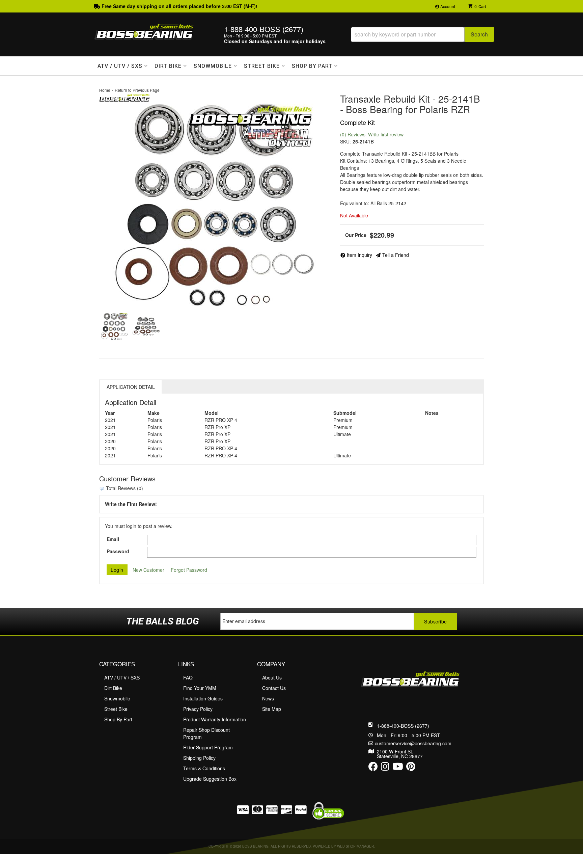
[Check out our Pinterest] (410, 768)
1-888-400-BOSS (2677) (403, 725)
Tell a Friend (395, 254)
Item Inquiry (359, 254)
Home (104, 90)
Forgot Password (189, 569)
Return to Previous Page (137, 90)
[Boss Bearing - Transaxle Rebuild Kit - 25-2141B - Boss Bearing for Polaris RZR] (124, 97)
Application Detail (131, 386)
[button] (422, 34)
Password (118, 551)
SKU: (345, 141)
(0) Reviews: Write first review (372, 134)
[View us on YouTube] (397, 768)
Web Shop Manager (355, 846)
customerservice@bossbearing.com (413, 743)
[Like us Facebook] (373, 768)
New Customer (148, 569)
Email (113, 539)
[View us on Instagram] (385, 768)
